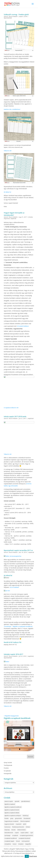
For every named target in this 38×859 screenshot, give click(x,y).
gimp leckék (18, 818)
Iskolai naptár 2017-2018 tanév (15, 416)
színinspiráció (25, 841)
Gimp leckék (8, 762)
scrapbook (15, 835)
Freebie (6, 768)
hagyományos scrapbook (11, 821)
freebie (31, 217)
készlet (13, 830)
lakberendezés (21, 830)
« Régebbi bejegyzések (11, 716)
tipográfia (28, 844)
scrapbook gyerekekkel (26, 835)
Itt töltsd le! (7, 192)
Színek (18, 841)
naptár (17, 832)
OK (27, 856)
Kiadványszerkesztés (18, 827)
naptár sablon (24, 832)
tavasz (14, 844)
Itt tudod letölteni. (23, 326)
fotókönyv (25, 815)
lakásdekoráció (9, 832)
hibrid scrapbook (25, 821)
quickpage (7, 835)
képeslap (7, 830)
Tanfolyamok (8, 765)
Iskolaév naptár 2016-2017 (13, 654)
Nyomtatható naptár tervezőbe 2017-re (18, 550)
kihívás (28, 827)
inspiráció (18, 824)
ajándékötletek (25, 801)
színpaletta (8, 844)
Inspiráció (7, 218)
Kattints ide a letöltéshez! (12, 109)
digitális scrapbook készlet (12, 810)
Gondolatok (27, 818)
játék (24, 824)
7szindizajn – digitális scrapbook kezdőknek (18, 626)
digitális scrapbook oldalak (12, 813)
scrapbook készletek (24, 838)
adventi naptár (9, 801)
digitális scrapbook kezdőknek (13, 807)
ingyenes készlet (9, 824)
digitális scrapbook (10, 804)
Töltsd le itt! (7, 151)
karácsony (7, 827)
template (20, 844)
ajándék (17, 801)
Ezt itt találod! (14, 587)
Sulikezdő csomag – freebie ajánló (16, 14)
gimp (11, 818)
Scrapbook (7, 771)
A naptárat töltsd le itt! (11, 408)
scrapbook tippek (9, 841)
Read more (33, 856)
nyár (31, 832)
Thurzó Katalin (12, 16)
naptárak (13, 218)
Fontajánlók (7, 773)
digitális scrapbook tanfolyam (13, 815)
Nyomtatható (8, 18)
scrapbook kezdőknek (11, 838)
